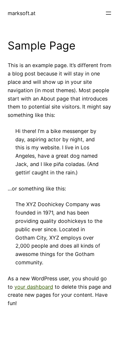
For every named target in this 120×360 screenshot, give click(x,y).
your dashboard (33, 287)
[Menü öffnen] (108, 13)
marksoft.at (22, 13)
